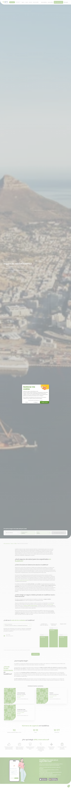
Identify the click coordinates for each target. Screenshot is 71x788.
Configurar (35, 402)
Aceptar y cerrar (44, 402)
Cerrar (26, 402)
